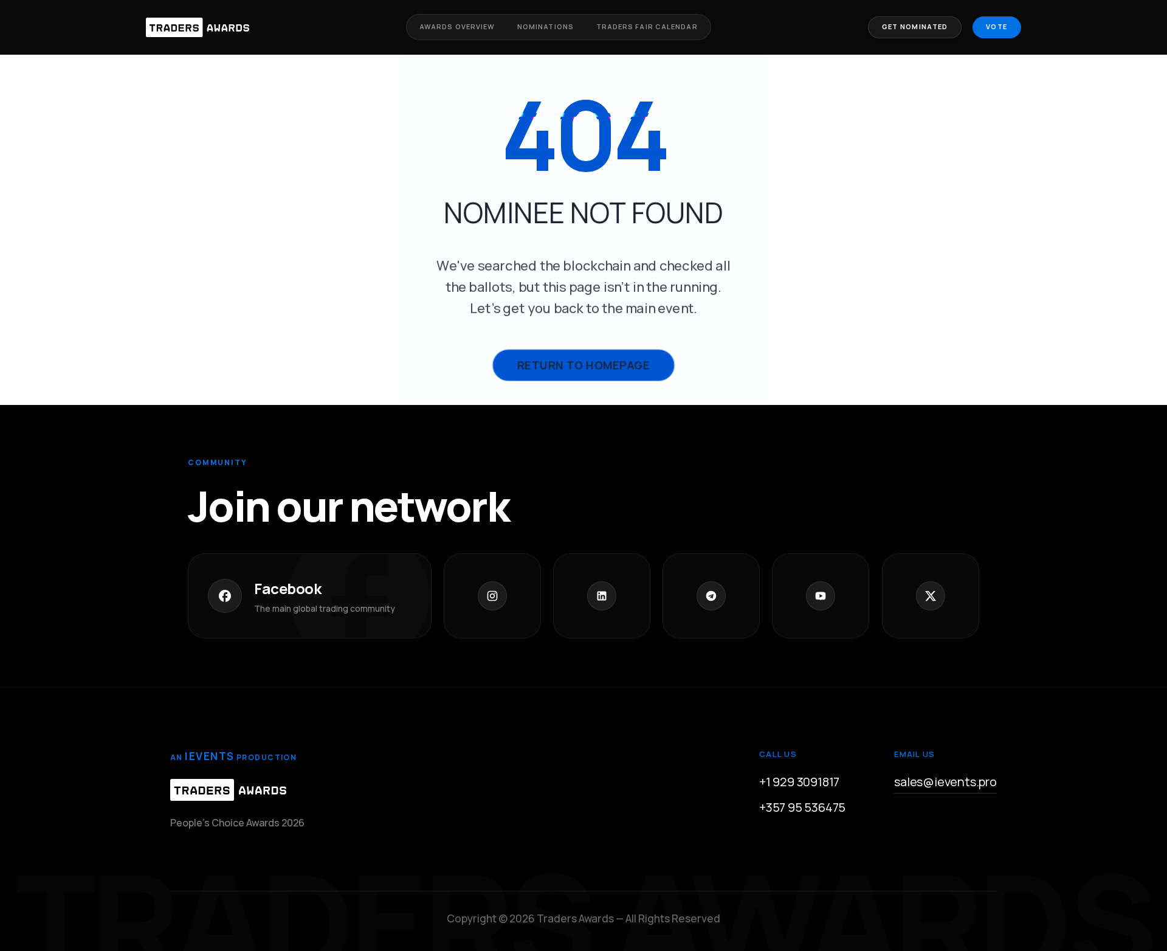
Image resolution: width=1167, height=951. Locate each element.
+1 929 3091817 (799, 781)
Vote (996, 26)
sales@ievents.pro (945, 781)
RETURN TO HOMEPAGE (583, 365)
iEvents (209, 756)
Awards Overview (457, 26)
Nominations (545, 26)
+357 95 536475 (802, 807)
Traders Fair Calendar (647, 26)
